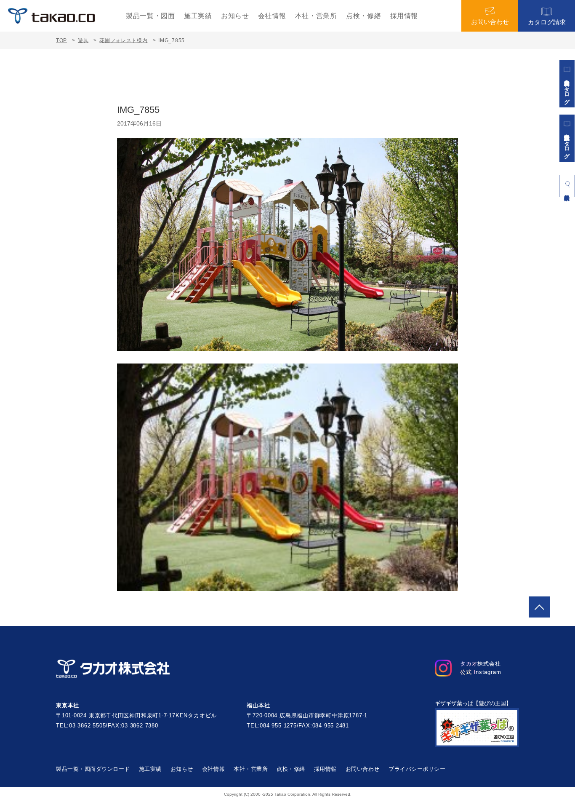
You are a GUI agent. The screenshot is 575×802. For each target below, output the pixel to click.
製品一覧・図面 (150, 16)
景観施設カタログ (567, 143)
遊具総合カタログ (567, 89)
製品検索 (567, 185)
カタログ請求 (547, 22)
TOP (61, 40)
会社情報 (272, 16)
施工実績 (198, 16)
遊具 (83, 40)
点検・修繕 (363, 16)
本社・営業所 (316, 16)
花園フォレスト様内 (123, 40)
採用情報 (404, 16)
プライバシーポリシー (417, 769)
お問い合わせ (490, 21)
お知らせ (235, 16)
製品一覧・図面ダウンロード (93, 769)
